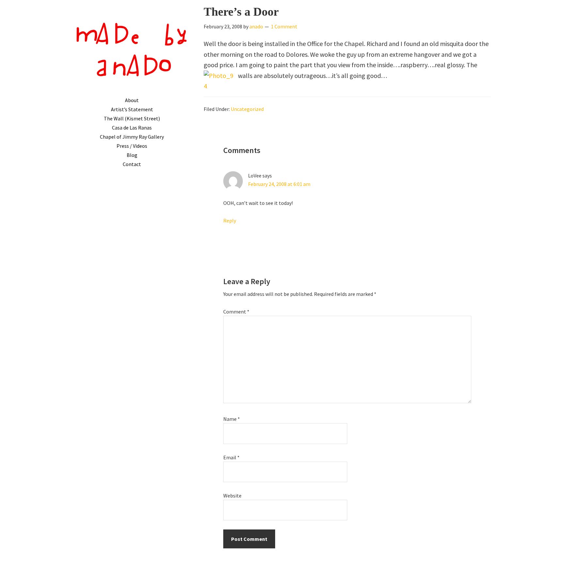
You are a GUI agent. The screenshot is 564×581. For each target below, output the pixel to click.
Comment (236, 311)
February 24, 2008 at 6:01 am (279, 184)
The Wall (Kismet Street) (132, 118)
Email (231, 457)
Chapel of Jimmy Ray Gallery (132, 136)
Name (231, 419)
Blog (132, 155)
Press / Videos (132, 146)
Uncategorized (247, 109)
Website (232, 495)
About (132, 100)
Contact (132, 164)
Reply (229, 220)
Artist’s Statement (132, 109)
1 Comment (284, 26)
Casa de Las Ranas (132, 127)
